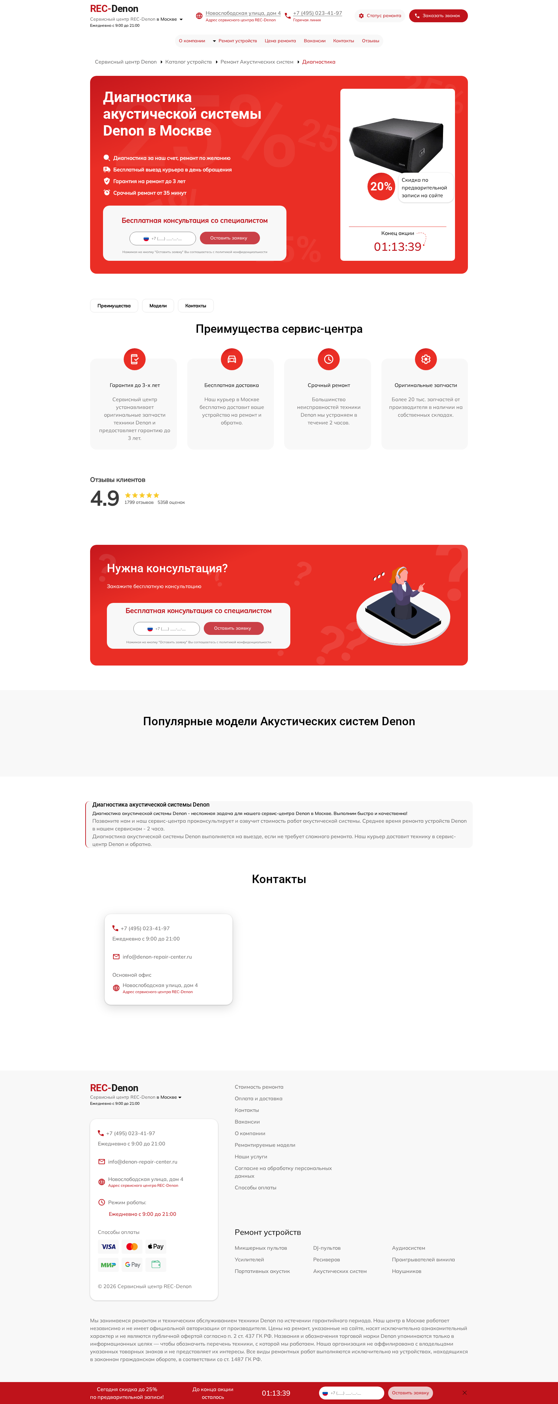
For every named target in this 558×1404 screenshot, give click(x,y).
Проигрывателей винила (423, 1259)
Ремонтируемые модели (265, 1145)
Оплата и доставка (259, 1098)
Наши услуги (251, 1156)
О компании (192, 41)
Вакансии (315, 41)
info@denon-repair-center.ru (157, 956)
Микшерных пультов (261, 1248)
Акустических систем (340, 1271)
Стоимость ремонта (259, 1087)
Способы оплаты (255, 1187)
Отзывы (370, 41)
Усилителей (249, 1259)
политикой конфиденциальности (241, 252)
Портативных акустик (262, 1271)
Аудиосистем (408, 1248)
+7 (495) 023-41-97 (317, 13)
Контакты (343, 41)
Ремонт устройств (238, 41)
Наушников (406, 1271)
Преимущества (114, 306)
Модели (158, 306)
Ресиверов (326, 1259)
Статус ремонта (384, 15)
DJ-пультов (327, 1248)
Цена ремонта (280, 41)
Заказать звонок (441, 15)
